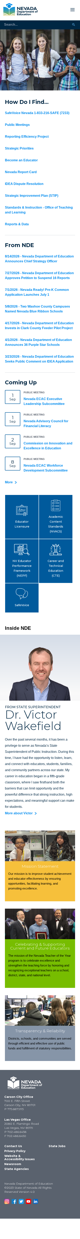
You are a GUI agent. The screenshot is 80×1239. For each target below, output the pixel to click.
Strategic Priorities (19, 148)
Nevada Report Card (21, 172)
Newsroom (12, 1164)
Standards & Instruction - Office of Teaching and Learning (39, 210)
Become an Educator (21, 160)
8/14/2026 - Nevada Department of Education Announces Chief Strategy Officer (39, 259)
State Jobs (57, 1146)
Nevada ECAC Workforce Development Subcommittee (46, 468)
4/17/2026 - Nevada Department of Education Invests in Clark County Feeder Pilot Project (39, 325)
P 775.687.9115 (14, 1109)
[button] (22, 517)
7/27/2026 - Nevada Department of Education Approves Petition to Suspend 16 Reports (39, 275)
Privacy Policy (14, 1151)
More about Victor (19, 813)
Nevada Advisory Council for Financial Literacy (46, 423)
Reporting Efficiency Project (27, 136)
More (9, 482)
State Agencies (16, 1169)
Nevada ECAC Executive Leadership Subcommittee (44, 401)
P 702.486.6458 (15, 1132)
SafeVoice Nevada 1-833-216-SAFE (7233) (37, 113)
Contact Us (13, 1146)
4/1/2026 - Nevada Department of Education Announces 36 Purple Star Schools (38, 342)
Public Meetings (17, 124)
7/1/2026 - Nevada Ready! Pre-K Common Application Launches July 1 (37, 292)
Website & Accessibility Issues (19, 1157)
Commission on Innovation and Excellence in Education (48, 446)
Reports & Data (17, 224)
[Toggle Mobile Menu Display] (58, 9)
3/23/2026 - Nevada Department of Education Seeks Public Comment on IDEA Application (39, 359)
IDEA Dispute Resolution (24, 184)
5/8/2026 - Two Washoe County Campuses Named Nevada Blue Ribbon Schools (37, 309)
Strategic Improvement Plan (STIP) (31, 195)
